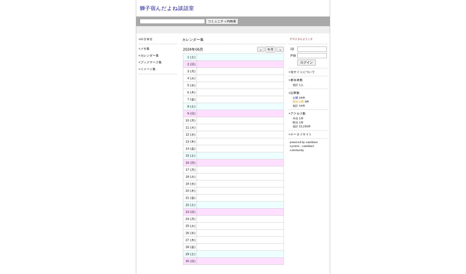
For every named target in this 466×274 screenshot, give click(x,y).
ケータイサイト (301, 134)
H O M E (146, 39)
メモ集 (145, 48)
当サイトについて (303, 72)
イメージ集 (148, 69)
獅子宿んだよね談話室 (167, 8)
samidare (312, 142)
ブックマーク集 (151, 62)
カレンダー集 (150, 55)
